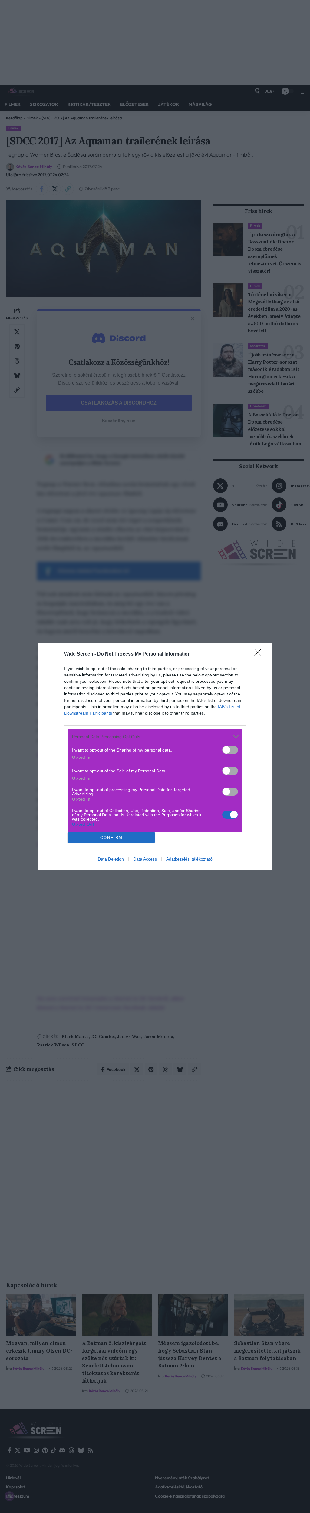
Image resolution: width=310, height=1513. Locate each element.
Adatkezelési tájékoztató (189, 859)
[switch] (230, 750)
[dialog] (155, 756)
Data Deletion (111, 859)
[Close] (259, 654)
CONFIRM (111, 837)
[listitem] (155, 736)
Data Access (145, 859)
